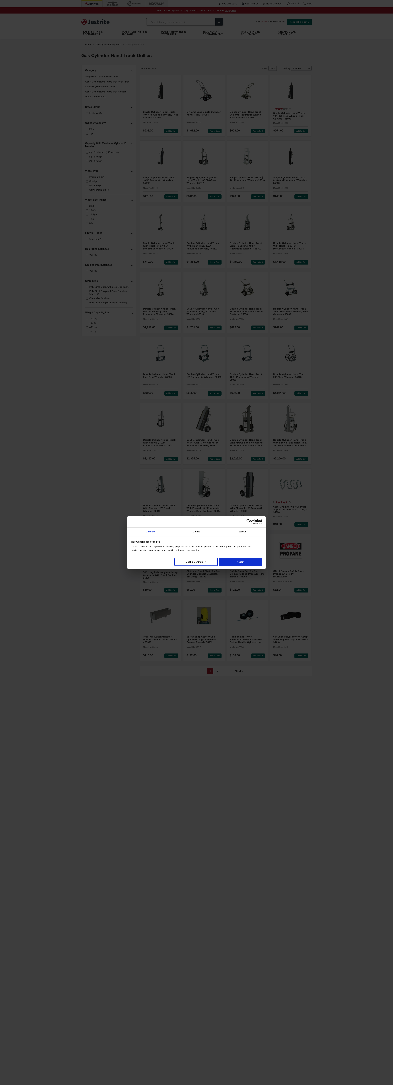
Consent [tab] (150, 531)
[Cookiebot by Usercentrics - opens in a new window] (248, 521)
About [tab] (242, 531)
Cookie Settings (194, 561)
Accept (240, 561)
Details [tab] (196, 531)
